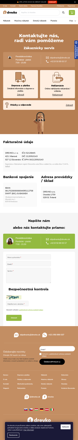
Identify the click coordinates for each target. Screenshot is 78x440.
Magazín (6, 388)
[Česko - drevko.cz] (31, 409)
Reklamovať (57, 94)
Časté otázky (23, 6)
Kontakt (13, 6)
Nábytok (44, 375)
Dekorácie (64, 375)
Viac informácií (28, 430)
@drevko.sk (35, 397)
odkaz (7, 166)
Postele (43, 388)
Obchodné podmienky (25, 384)
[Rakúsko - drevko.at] (47, 409)
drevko (51, 397)
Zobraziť (52, 2)
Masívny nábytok (47, 379)
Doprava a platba (23, 375)
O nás (5, 6)
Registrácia (71, 6)
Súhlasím (65, 427)
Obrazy (63, 379)
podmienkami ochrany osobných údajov (31, 310)
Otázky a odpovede (24, 379)
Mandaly (64, 384)
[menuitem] (6, 20)
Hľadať (63, 12)
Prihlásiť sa (56, 362)
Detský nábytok (46, 384)
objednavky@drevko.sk (60, 57)
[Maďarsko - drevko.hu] (36, 409)
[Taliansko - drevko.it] (52, 409)
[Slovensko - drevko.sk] (25, 409)
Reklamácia (21, 388)
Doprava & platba (36, 6)
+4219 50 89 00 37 (58, 61)
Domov (5, 375)
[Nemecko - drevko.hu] (41, 409)
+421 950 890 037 (56, 334)
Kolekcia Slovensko (68, 388)
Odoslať (14, 318)
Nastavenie (13, 435)
